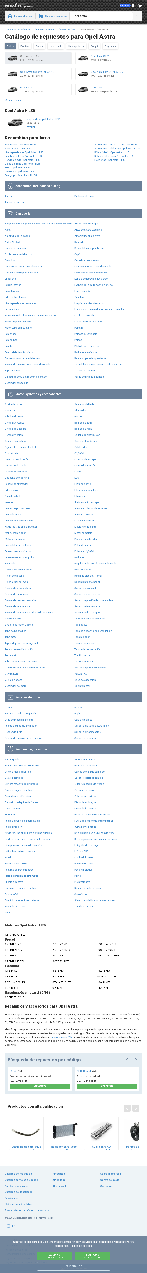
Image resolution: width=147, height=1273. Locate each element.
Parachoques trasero (85, 333)
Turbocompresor (83, 661)
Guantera (79, 297)
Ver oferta (40, 1086)
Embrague (10, 814)
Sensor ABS (11, 894)
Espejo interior (13, 284)
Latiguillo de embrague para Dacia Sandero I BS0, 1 (26, 1148)
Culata (77, 471)
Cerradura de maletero (86, 260)
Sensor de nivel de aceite (88, 594)
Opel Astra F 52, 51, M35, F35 (107, 71)
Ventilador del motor (16, 686)
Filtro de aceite (82, 483)
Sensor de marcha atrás (87, 731)
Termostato (11, 655)
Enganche (10, 278)
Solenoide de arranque (87, 612)
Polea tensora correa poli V (19, 557)
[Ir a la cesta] (140, 5)
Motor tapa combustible (18, 327)
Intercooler (80, 496)
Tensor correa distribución (19, 649)
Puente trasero (82, 881)
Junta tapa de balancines (19, 520)
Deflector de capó (84, 196)
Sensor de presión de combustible (93, 600)
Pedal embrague (83, 869)
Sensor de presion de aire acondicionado (28, 364)
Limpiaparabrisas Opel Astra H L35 (24, 152)
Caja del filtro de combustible (21, 447)
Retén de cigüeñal (14, 575)
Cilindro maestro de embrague (21, 784)
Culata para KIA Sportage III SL (101, 1148)
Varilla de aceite (13, 679)
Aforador (10, 410)
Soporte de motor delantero (89, 618)
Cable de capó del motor (18, 254)
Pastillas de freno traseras (19, 869)
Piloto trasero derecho (86, 346)
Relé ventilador (82, 569)
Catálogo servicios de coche (21, 1179)
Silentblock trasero (15, 906)
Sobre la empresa (110, 1173)
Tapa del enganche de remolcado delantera (98, 364)
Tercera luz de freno (85, 370)
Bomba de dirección (85, 765)
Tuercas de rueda (14, 202)
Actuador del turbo (84, 404)
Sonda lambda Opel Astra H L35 (22, 159)
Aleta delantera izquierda (88, 229)
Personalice (73, 1266)
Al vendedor (59, 1179)
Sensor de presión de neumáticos (23, 738)
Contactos (106, 1186)
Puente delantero (14, 881)
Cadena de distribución (87, 434)
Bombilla (79, 242)
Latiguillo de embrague (87, 845)
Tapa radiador (82, 637)
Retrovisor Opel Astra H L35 (20, 171)
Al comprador (60, 1186)
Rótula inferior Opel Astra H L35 (111, 152)
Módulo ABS (81, 851)
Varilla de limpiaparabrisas (89, 376)
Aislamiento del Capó (86, 223)
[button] (125, 5)
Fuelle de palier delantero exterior (23, 820)
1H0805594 (87, 1071)
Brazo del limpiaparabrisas (89, 248)
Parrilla (8, 346)
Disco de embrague (85, 802)
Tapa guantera (12, 370)
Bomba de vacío (83, 428)
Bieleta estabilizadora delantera (22, 765)
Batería (8, 707)
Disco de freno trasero (86, 808)
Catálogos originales (16, 1186)
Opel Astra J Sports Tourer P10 (37, 71)
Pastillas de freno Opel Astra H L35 (24, 156)
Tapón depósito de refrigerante (22, 643)
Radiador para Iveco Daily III (64, 1148)
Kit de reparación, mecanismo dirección (96, 839)
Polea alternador (83, 545)
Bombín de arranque (16, 248)
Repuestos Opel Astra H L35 (43, 119)
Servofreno (80, 894)
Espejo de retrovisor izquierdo (91, 278)
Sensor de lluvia (13, 731)
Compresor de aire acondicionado (24, 266)
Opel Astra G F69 (100, 56)
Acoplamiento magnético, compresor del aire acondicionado (38, 223)
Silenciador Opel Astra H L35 (20, 144)
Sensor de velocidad (85, 738)
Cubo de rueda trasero (86, 796)
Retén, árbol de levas (16, 581)
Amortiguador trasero (86, 759)
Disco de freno (13, 808)
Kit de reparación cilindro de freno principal (28, 833)
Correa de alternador (16, 465)
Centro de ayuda (109, 1179)
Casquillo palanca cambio (88, 777)
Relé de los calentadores (18, 569)
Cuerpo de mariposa (16, 471)
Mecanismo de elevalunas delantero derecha (99, 309)
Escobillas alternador (16, 483)
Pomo (77, 875)
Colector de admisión (17, 459)
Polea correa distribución (18, 551)
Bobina (78, 707)
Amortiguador (12, 759)
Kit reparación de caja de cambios (23, 845)
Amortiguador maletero (87, 235)
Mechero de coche (84, 315)
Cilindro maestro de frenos (89, 784)
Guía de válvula (13, 496)
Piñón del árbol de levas (18, 545)
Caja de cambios (14, 777)
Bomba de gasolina (15, 428)
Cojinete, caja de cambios (19, 790)
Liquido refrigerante (85, 526)
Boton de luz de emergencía (20, 713)
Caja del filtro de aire (85, 441)
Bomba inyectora (14, 434)
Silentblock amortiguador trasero (23, 900)
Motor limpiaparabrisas (18, 321)
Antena (9, 196)
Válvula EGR (11, 673)
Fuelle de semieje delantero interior (93, 820)
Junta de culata (13, 514)
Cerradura (10, 260)
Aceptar (54, 1256)
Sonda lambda (13, 618)
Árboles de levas (14, 416)
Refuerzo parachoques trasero (91, 358)
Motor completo (83, 532)
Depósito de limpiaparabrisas (90, 272)
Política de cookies (81, 1245)
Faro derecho (12, 291)
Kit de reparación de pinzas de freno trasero (29, 839)
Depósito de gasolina (17, 477)
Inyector (9, 502)
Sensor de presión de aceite (20, 600)
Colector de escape (85, 459)
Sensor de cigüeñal (85, 588)
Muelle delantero (83, 857)
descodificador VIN (61, 1037)
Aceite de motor (14, 404)
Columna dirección (84, 790)
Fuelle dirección (13, 826)
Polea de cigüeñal (84, 551)
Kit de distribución (84, 520)
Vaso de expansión (85, 679)
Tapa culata (80, 624)
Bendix (78, 416)
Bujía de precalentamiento (19, 719)
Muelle (8, 857)
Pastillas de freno (84, 863)
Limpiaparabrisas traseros (89, 303)
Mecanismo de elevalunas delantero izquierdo (30, 315)
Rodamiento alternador (87, 581)
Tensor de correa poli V (87, 649)
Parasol (78, 340)
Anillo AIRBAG (12, 242)
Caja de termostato (15, 441)
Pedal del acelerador (85, 539)
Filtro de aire (11, 490)
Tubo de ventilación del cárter (21, 661)
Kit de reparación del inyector (21, 526)
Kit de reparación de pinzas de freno (94, 833)
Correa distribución (85, 465)
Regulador (10, 563)
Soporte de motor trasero (19, 624)
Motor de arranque (15, 539)
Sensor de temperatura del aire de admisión (29, 612)
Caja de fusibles (83, 719)
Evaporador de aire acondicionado (93, 284)
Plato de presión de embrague (21, 875)
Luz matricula (12, 309)
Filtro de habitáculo (15, 297)
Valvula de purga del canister (90, 667)
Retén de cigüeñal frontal (88, 575)
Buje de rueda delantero (18, 771)
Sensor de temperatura (17, 606)
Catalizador (80, 447)
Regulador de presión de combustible (95, 563)
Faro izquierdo (82, 291)
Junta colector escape (86, 502)
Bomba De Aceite (14, 422)
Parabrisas (10, 333)
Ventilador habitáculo (16, 382)
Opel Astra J (98, 87)
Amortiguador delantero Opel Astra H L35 (117, 148)
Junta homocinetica (85, 826)
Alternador (80, 410)
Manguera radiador (15, 532)
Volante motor (82, 686)
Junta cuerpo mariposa (17, 508)
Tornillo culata (82, 655)
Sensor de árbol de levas (18, 588)
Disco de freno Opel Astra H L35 (22, 163)
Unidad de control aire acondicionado (26, 376)
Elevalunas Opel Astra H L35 (109, 159)
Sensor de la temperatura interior (92, 725)
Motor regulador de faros (88, 321)
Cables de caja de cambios (89, 771)
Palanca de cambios (16, 863)
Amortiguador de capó (17, 235)
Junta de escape (83, 514)
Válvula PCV (80, 673)
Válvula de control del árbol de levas (25, 667)
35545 (16, 1071)
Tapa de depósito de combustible (93, 630)
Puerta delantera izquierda (19, 352)
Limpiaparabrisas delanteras (20, 303)
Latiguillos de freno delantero (21, 851)
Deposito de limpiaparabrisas (21, 272)
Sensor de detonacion (17, 594)
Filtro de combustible (86, 490)
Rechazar (92, 1256)
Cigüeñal (79, 453)
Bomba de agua (83, 422)
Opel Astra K (27, 87)
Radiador (79, 557)
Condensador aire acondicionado (93, 266)
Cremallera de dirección (18, 796)
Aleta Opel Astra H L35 (17, 148)
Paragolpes (11, 340)
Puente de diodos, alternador (21, 725)
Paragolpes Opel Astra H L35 (21, 175)
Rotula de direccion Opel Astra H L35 (114, 156)
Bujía (77, 713)
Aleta (8, 229)
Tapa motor (11, 637)
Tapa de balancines (15, 630)
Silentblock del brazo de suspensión (94, 900)
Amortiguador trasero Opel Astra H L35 (115, 144)
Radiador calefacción (86, 352)
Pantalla (78, 327)
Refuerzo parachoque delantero (22, 358)
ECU (76, 477)
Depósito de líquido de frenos (21, 802)
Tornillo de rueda (83, 906)
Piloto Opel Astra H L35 (17, 167)
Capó (77, 254)
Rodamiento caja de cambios (21, 888)
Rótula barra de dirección (88, 888)
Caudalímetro (12, 453)
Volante (9, 912)
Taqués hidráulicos (84, 643)
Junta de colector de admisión (91, 508)
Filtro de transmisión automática (92, 814)
